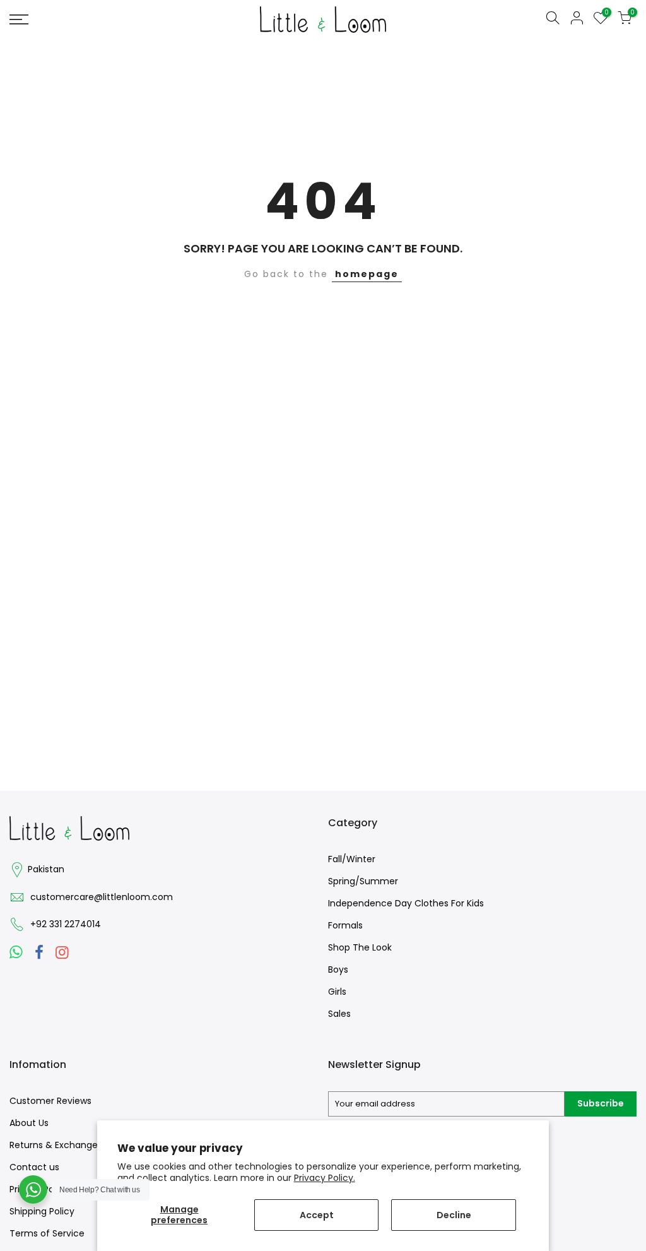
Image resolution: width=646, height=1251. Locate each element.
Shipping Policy (41, 1211)
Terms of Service (47, 1233)
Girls (337, 991)
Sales (339, 1013)
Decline (454, 1215)
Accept (317, 1215)
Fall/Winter (351, 859)
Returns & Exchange (53, 1145)
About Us (29, 1123)
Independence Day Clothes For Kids (406, 903)
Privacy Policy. (324, 1177)
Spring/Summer (363, 881)
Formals (345, 925)
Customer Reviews (50, 1100)
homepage (367, 274)
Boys (338, 969)
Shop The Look (360, 947)
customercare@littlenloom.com (101, 897)
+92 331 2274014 (65, 924)
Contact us (34, 1167)
